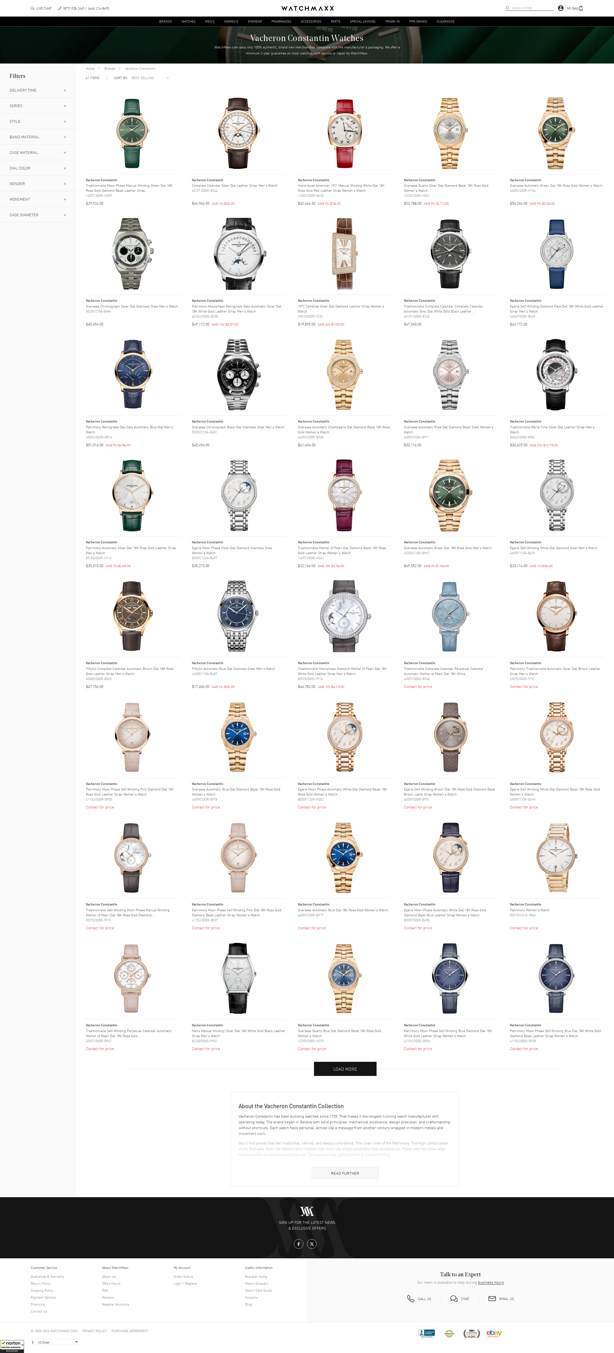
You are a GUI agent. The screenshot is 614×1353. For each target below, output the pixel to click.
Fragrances (281, 21)
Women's (231, 21)
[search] (508, 8)
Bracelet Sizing (256, 1276)
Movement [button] (20, 199)
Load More (345, 1069)
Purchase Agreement (130, 1330)
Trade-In (392, 21)
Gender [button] (17, 183)
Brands (165, 21)
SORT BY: (121, 77)
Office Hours (111, 1283)
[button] (12, 1346)
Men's (210, 21)
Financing (38, 1304)
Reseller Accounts (115, 1304)
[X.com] (312, 1244)
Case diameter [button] (24, 214)
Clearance (446, 21)
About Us (109, 1276)
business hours (491, 1282)
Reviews (108, 1297)
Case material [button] (24, 152)
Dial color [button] (20, 168)
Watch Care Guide (258, 1290)
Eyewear (255, 21)
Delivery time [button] (23, 90)
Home (90, 68)
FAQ (105, 1290)
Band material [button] (24, 136)
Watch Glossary (256, 1283)
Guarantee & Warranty (47, 1276)
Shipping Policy (42, 1290)
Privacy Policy (94, 1330)
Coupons (251, 1297)
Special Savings (363, 21)
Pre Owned (418, 21)
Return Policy (41, 1283)
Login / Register (185, 1283)
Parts (335, 21)
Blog (248, 1304)
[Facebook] (298, 1244)
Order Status (183, 1276)
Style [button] (15, 121)
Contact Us (39, 1311)
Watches (188, 21)
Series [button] (16, 105)
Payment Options (43, 1297)
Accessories (311, 21)
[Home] (307, 8)
